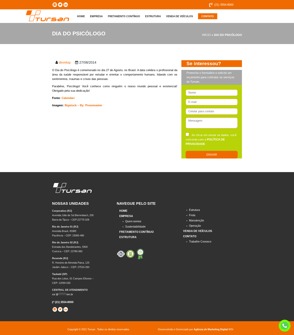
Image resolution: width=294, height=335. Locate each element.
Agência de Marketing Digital (211, 329)
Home (81, 16)
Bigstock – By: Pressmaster (83, 105)
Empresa (96, 16)
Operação (195, 225)
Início (206, 35)
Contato (207, 16)
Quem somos (133, 221)
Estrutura (153, 16)
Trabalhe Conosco (200, 241)
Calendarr (68, 98)
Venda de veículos (179, 16)
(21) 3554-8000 (223, 4)
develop (65, 62)
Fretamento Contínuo (124, 16)
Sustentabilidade (135, 226)
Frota (192, 215)
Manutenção (196, 220)
